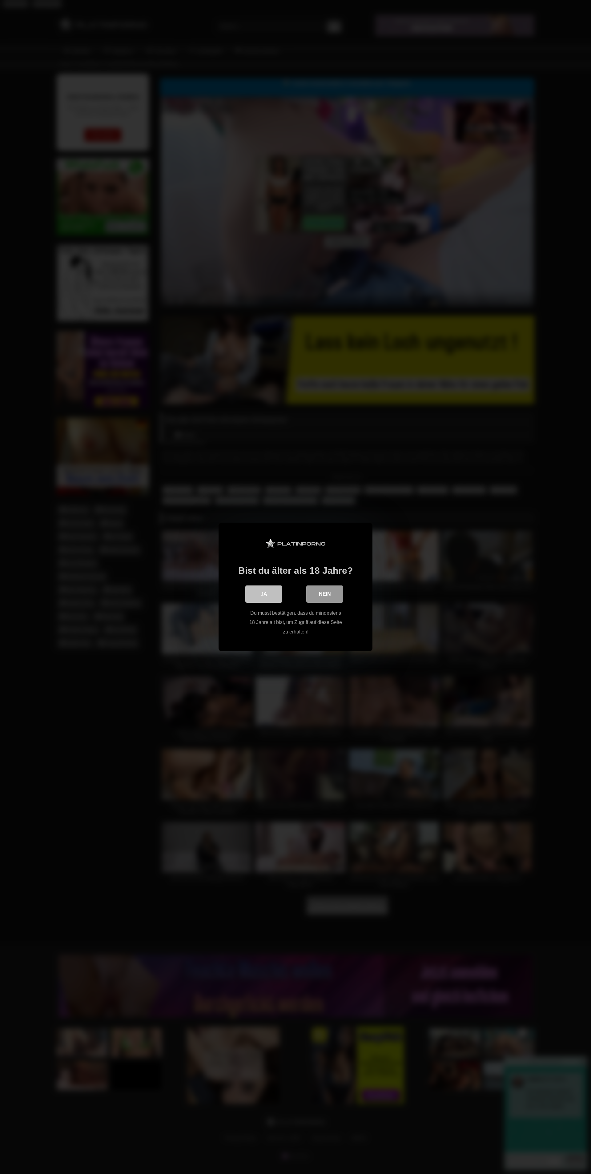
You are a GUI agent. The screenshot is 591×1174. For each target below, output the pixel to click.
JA (264, 594)
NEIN (325, 594)
